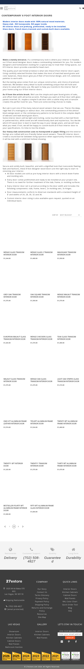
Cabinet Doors (70, 595)
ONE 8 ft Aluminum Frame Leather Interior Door (15, 422)
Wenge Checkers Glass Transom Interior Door (41, 338)
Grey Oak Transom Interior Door (12, 295)
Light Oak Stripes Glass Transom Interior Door (68, 380)
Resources (42, 614)
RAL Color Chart (70, 601)
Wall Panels (70, 598)
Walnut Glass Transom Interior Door (14, 380)
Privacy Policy (42, 598)
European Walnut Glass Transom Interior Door (15, 338)
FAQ (70, 611)
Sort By (55, 215)
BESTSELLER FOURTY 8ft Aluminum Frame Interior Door (15, 508)
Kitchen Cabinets (70, 592)
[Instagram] (62, 641)
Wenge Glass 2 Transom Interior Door (41, 253)
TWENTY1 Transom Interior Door (38, 464)
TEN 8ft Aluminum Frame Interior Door (41, 422)
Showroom (14, 631)
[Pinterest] (69, 641)
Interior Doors (70, 589)
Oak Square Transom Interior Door (40, 295)
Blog (70, 608)
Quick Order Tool (70, 604)
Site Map (42, 617)
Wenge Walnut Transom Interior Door (68, 295)
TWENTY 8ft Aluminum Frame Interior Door (67, 422)
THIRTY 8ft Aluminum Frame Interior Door (66, 464)
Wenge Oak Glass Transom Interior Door (41, 380)
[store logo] (9, 8)
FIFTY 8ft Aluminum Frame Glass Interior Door (42, 506)
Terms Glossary (42, 595)
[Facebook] (76, 641)
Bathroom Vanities (14, 647)
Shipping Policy (42, 604)
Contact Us (42, 592)
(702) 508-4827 (15, 606)
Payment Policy (42, 601)
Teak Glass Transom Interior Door (66, 338)
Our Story (42, 589)
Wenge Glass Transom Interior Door (14, 253)
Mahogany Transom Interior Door (66, 253)
